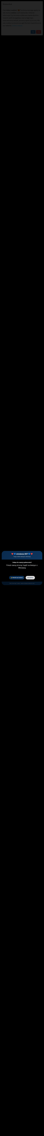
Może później (30, 577)
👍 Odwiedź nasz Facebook (17, 577)
